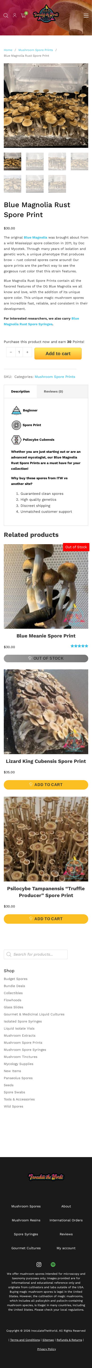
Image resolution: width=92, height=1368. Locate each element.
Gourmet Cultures (26, 1248)
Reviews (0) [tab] (53, 391)
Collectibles (13, 993)
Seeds (8, 1085)
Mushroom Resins (26, 1220)
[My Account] (15, 16)
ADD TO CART (48, 785)
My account (66, 1248)
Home (8, 50)
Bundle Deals (14, 986)
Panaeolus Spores (18, 1078)
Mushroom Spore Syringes (25, 1050)
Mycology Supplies (18, 1064)
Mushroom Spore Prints (35, 50)
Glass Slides (13, 1007)
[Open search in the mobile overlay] (6, 15)
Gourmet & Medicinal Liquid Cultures (34, 1014)
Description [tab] (20, 391)
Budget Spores (15, 979)
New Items (12, 1071)
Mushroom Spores (26, 1206)
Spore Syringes (26, 1234)
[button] (82, 70)
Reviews (66, 1234)
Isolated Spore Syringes (23, 1021)
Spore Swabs (14, 1092)
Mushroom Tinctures (20, 1057)
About (66, 1206)
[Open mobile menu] (86, 15)
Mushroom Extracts (19, 1035)
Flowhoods (12, 1000)
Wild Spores (13, 1106)
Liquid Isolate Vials (19, 1028)
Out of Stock (48, 658)
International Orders (66, 1220)
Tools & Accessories (19, 1099)
